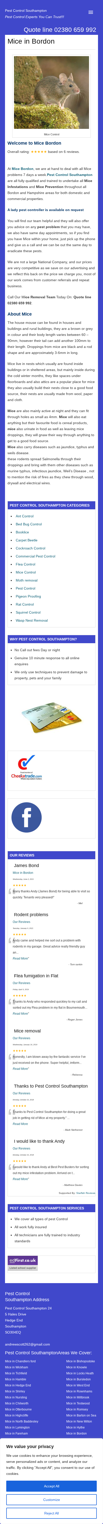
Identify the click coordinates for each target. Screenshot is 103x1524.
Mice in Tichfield (16, 1373)
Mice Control (26, 572)
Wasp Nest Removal (32, 620)
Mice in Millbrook (77, 1397)
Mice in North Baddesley (21, 1421)
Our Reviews (21, 922)
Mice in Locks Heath (80, 1373)
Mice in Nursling (16, 1397)
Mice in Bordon (23, 873)
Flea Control (25, 564)
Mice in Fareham (16, 1433)
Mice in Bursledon (78, 1379)
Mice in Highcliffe (16, 1415)
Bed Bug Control (29, 524)
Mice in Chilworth (16, 1403)
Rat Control (25, 604)
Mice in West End (78, 1385)
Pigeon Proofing (28, 596)
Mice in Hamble (15, 1379)
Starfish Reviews (85, 1193)
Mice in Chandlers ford (20, 1361)
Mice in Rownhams (79, 1391)
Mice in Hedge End (18, 1385)
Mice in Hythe (75, 1427)
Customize (51, 1500)
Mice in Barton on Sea (81, 1415)
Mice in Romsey (77, 1409)
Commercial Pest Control (35, 556)
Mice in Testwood (78, 1403)
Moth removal (27, 580)
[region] (51, 1481)
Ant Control (25, 516)
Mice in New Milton (79, 1421)
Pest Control (25, 588)
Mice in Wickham (16, 1367)
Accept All (51, 1486)
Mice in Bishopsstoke (80, 1361)
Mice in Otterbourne (18, 1409)
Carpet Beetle (27, 540)
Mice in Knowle (76, 1367)
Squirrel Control (28, 612)
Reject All (51, 1513)
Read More (20, 958)
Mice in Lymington (17, 1427)
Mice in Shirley (15, 1391)
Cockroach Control (30, 548)
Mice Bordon (23, 169)
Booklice (22, 532)
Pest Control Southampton (26, 11)
